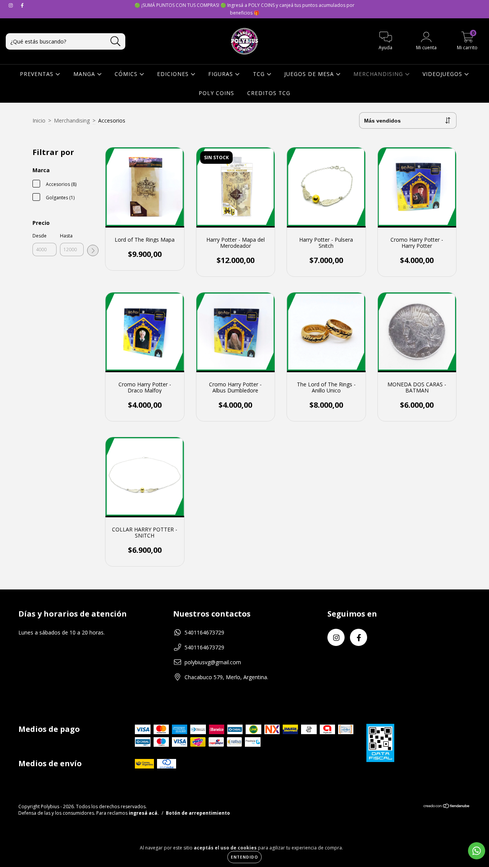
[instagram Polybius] (11, 5)
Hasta (66, 235)
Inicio (38, 120)
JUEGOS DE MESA (310, 73)
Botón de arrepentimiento (198, 813)
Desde (39, 235)
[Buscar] (116, 41)
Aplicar (93, 250)
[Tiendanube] (447, 807)
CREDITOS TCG (268, 93)
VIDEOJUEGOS (443, 73)
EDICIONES (174, 73)
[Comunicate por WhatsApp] (476, 850)
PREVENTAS (37, 73)
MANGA (85, 73)
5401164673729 (204, 632)
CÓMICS (127, 73)
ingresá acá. (144, 813)
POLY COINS (216, 93)
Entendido (244, 857)
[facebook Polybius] (22, 5)
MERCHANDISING (379, 73)
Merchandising (72, 120)
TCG (260, 73)
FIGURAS (221, 73)
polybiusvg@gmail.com (213, 662)
